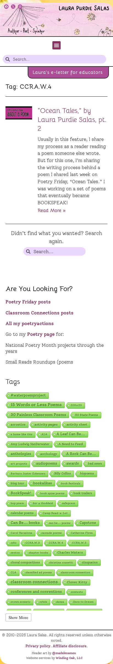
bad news (95, 463)
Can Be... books (25, 522)
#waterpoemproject (28, 395)
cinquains (90, 562)
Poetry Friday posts (28, 302)
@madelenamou (64, 653)
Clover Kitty (77, 582)
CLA (13, 572)
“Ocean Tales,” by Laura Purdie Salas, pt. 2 (72, 119)
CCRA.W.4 (56, 543)
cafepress (68, 503)
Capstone (88, 523)
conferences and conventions (36, 591)
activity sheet (77, 424)
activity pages (46, 424)
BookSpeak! (21, 493)
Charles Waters (70, 552)
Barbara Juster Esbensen (28, 473)
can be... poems (59, 523)
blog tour (17, 483)
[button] (56, 45)
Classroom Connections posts (39, 313)
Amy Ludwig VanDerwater (30, 444)
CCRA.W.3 (33, 543)
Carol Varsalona (21, 533)
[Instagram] (20, 6)
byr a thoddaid (43, 503)
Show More (18, 617)
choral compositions (25, 562)
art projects (19, 463)
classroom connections (34, 581)
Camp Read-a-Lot (55, 513)
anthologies (21, 453)
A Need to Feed (70, 444)
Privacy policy (38, 646)
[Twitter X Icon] (13, 6)
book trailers (83, 493)
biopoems (87, 473)
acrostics (18, 424)
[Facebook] (6, 6)
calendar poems (22, 513)
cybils (43, 602)
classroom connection (75, 572)
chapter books (38, 552)
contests (77, 592)
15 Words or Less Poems (36, 404)
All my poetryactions (29, 323)
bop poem (17, 503)
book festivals (70, 483)
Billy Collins (62, 473)
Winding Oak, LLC (69, 658)
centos (15, 552)
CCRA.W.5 (79, 543)
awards (72, 463)
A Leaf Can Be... (70, 434)
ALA (44, 434)
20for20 (76, 405)
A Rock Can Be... (81, 453)
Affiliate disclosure (69, 646)
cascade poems (51, 533)
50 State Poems (86, 415)
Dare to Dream (83, 602)
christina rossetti (61, 562)
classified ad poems (39, 572)
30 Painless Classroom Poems (38, 414)
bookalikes (42, 483)
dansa (60, 602)
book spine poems (52, 493)
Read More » (52, 210)
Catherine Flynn (82, 533)
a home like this (21, 434)
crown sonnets (20, 602)
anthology (48, 454)
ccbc (13, 543)
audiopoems (46, 463)
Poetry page (41, 334)
